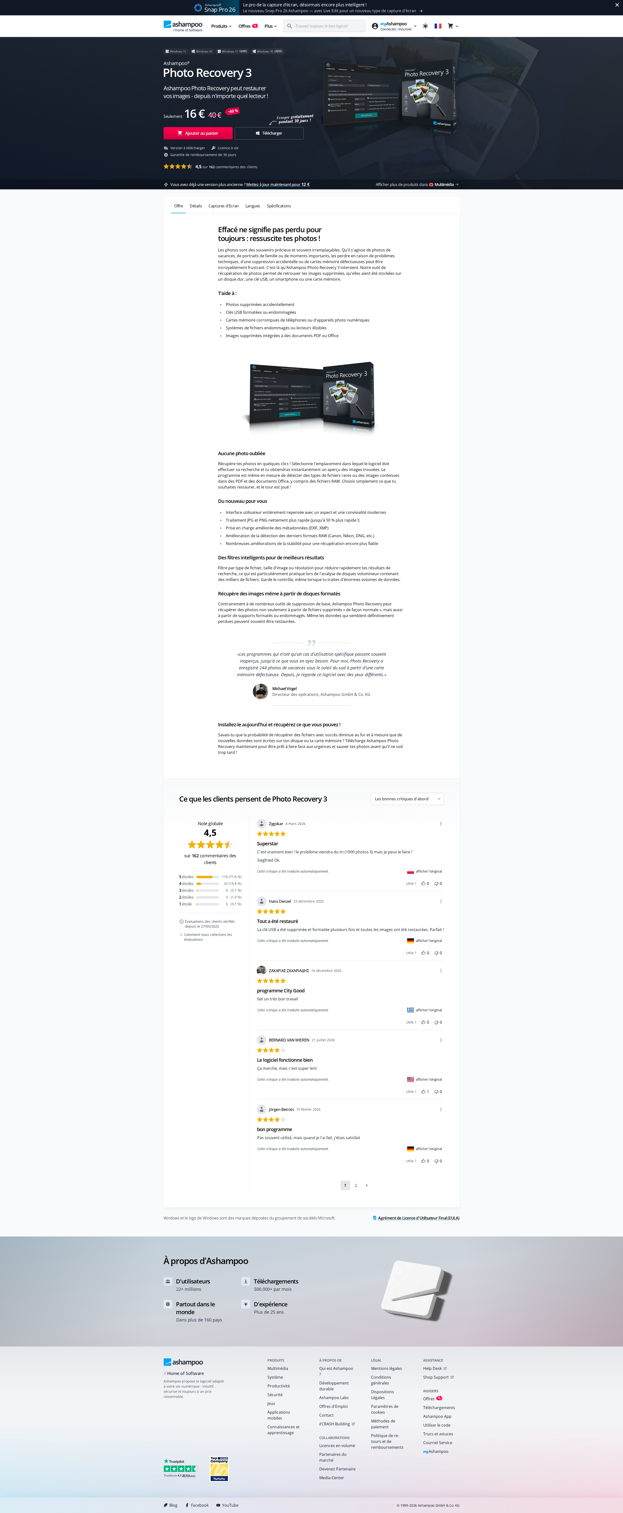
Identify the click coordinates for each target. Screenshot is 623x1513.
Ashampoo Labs (334, 1397)
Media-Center (331, 1477)
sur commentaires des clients (226, 166)
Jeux (271, 1403)
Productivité (278, 1386)
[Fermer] (617, 5)
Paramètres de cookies (384, 1409)
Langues (253, 206)
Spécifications (279, 206)
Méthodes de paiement (383, 1424)
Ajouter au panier (201, 133)
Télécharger (272, 133)
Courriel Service (437, 1442)
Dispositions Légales (382, 1394)
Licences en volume (337, 1445)
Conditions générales (381, 1380)
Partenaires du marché (333, 1457)
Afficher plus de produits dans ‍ (415, 184)
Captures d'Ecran (224, 206)
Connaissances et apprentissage (283, 1429)
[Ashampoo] (183, 1362)
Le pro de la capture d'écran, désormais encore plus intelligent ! (305, 5)
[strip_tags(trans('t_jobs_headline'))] (219, 1469)
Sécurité (275, 1394)
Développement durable (334, 1386)
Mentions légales (386, 1368)
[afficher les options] (441, 824)
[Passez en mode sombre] (425, 26)
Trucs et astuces (438, 1434)
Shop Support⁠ (436, 1377)
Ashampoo (436, 1452)
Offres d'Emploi (333, 1406)
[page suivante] (367, 1185)
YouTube (230, 1505)
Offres (247, 26)
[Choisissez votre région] (438, 26)
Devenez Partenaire (337, 1469)
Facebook (200, 1505)
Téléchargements (439, 1407)
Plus (268, 26)
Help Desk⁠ (432, 1368)
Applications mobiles (278, 1415)
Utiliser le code (436, 1425)
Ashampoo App (437, 1416)
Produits (219, 26)
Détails (196, 206)
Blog (173, 1505)
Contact (326, 1415)
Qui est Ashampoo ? (336, 1371)
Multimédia (277, 1368)
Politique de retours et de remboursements (387, 1441)
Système (275, 1377)
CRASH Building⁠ (334, 1424)
